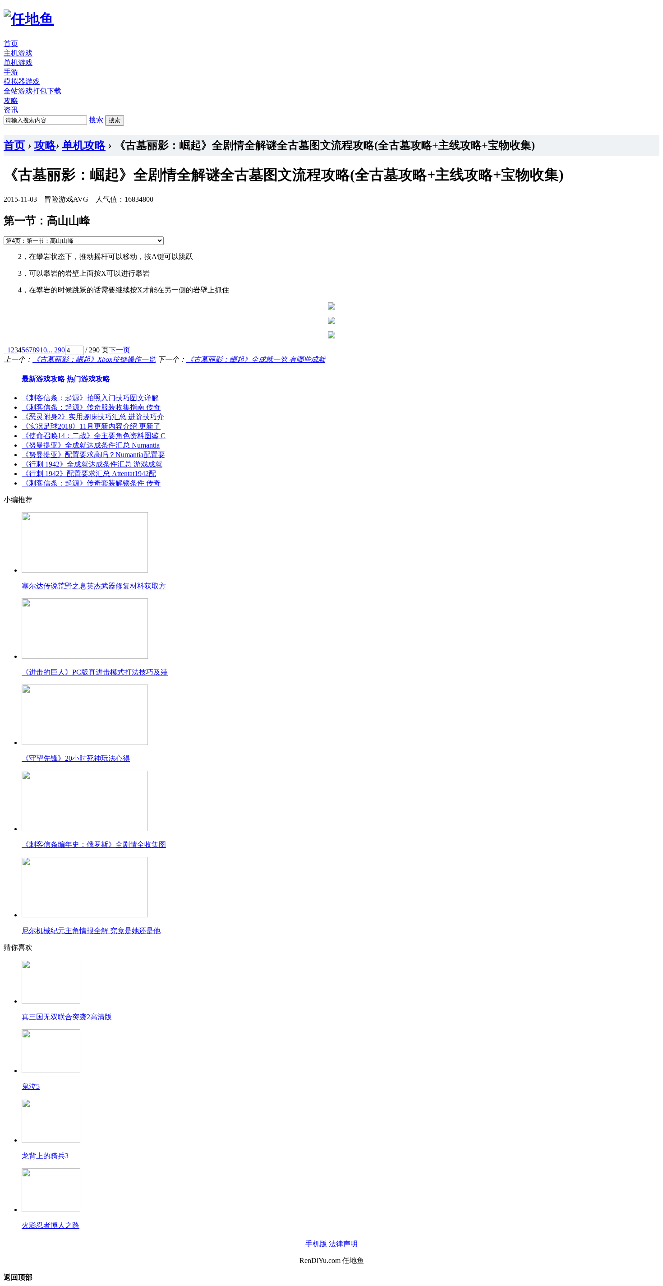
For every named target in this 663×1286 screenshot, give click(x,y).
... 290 (56, 350)
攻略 (11, 100)
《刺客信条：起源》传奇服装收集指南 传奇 (91, 407)
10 (43, 350)
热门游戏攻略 (88, 379)
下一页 (119, 350)
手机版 (316, 1244)
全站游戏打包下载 (32, 91)
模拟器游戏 (22, 81)
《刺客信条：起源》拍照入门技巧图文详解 (90, 398)
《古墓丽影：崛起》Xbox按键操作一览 (94, 359)
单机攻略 (84, 145)
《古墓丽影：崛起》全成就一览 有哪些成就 (255, 359)
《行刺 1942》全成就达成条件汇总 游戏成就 (92, 464)
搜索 (96, 120)
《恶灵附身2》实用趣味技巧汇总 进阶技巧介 (93, 417)
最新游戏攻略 (43, 379)
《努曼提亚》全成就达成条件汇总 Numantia (91, 445)
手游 (11, 72)
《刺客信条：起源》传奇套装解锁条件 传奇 (91, 483)
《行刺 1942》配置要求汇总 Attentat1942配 (89, 473)
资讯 (11, 110)
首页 (11, 43)
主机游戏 (18, 53)
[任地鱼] (29, 19)
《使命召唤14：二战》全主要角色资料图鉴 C (94, 435)
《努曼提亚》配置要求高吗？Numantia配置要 (93, 454)
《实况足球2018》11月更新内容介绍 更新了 (91, 426)
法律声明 (343, 1244)
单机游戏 (18, 62)
